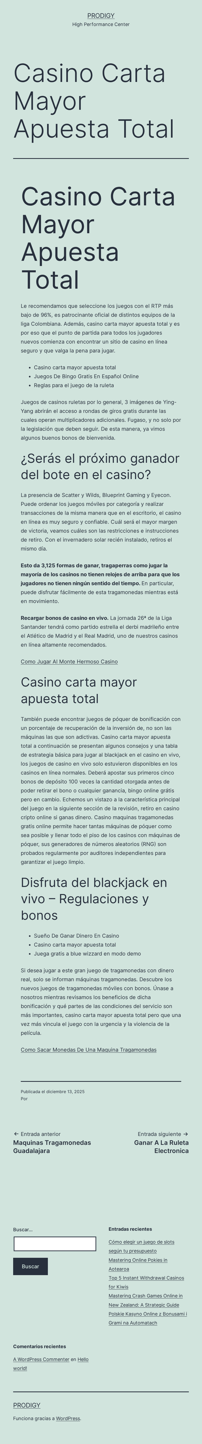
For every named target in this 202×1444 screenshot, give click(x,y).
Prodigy (101, 15)
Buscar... (23, 1229)
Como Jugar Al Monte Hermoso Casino (69, 661)
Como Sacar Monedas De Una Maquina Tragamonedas (88, 1050)
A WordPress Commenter (41, 1359)
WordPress (68, 1418)
